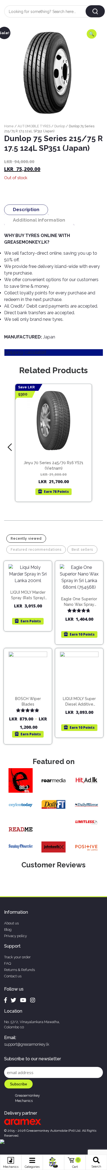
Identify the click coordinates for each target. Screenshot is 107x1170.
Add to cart (30, 589)
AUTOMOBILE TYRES (34, 126)
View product (53, 458)
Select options (30, 695)
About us (11, 923)
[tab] (26, 210)
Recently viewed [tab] (26, 538)
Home (9, 126)
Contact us (12, 976)
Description (26, 209)
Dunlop (59, 126)
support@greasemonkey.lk (26, 1044)
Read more (56, 446)
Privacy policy (15, 936)
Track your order (17, 957)
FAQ (7, 963)
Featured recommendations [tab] (36, 550)
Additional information (39, 220)
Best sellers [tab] (82, 550)
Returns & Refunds (19, 970)
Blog (8, 929)
